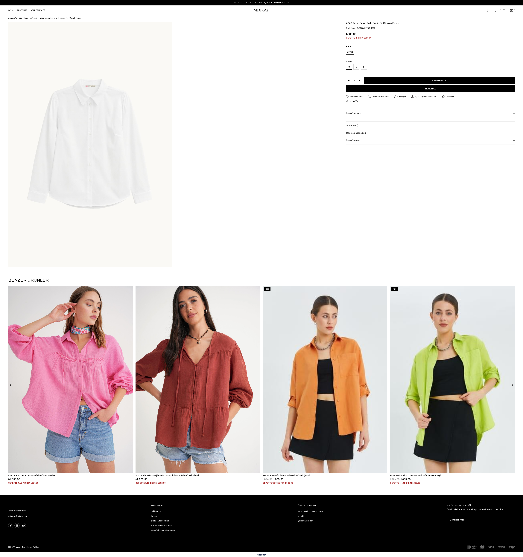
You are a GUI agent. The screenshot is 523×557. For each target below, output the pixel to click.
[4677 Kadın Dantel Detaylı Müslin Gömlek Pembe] (70, 379)
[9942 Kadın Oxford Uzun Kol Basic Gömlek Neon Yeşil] (452, 379)
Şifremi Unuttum (305, 521)
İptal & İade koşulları (160, 521)
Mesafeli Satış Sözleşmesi (163, 530)
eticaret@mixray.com (18, 516)
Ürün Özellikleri (353, 113)
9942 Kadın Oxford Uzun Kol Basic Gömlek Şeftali (286, 475)
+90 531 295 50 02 (17, 511)
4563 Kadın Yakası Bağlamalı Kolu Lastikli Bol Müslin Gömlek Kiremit (168, 475)
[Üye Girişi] (494, 10)
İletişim (154, 516)
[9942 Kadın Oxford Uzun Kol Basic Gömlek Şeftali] (325, 379)
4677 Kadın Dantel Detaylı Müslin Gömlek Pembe (31, 475)
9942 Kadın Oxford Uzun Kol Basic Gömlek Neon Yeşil (415, 475)
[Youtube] (23, 525)
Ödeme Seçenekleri (356, 133)
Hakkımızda (156, 511)
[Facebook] (10, 525)
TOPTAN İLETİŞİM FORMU (311, 511)
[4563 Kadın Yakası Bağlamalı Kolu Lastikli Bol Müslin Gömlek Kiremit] (198, 379)
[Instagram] (17, 525)
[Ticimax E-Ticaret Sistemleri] (261, 555)
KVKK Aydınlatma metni (161, 525)
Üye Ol (301, 516)
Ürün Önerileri (353, 140)
